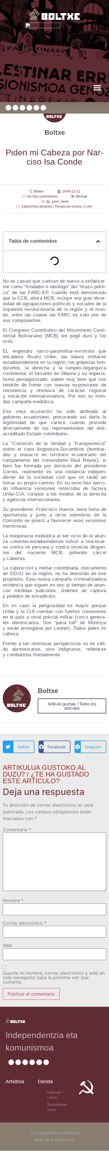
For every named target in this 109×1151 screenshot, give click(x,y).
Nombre (13, 900)
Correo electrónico (24, 923)
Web (7, 945)
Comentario (17, 829)
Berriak (81, 196)
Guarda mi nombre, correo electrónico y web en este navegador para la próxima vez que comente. (54, 977)
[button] (97, 87)
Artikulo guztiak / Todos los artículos (72, 705)
